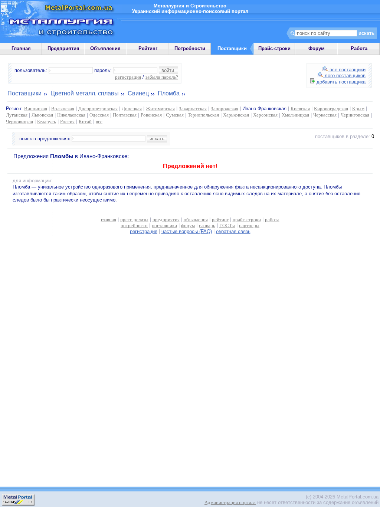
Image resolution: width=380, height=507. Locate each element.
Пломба (169, 93)
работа (272, 219)
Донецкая (132, 108)
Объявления (105, 48)
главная (108, 219)
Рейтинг (147, 48)
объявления (196, 219)
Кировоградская (331, 108)
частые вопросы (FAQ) (186, 231)
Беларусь (46, 121)
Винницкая (35, 108)
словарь (207, 225)
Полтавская (125, 115)
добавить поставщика (340, 82)
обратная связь (233, 231)
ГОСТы (227, 225)
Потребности (189, 48)
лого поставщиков (344, 75)
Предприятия (63, 48)
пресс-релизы (134, 219)
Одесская (99, 115)
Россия (67, 121)
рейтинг (220, 219)
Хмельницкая (295, 115)
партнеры (249, 225)
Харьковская (236, 115)
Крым (358, 108)
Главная (21, 48)
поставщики (164, 225)
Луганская (16, 115)
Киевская (300, 108)
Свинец (138, 93)
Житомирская (160, 108)
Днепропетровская (98, 108)
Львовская (42, 115)
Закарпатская (193, 108)
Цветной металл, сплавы (84, 93)
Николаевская (71, 115)
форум (188, 225)
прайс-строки (247, 219)
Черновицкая (19, 121)
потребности (134, 225)
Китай (85, 121)
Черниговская (355, 115)
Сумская (175, 115)
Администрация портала (230, 502)
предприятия (166, 219)
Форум (316, 48)
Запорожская (224, 108)
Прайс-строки (274, 48)
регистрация (128, 77)
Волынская (62, 108)
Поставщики (24, 93)
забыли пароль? (161, 77)
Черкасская (325, 115)
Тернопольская (203, 115)
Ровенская (151, 115)
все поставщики (347, 69)
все (99, 121)
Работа (359, 48)
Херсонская (265, 115)
